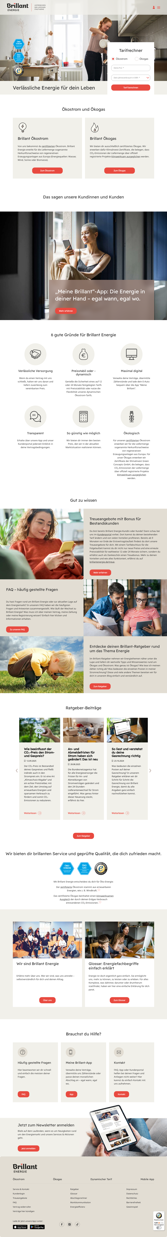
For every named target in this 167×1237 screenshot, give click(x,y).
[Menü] (163, 1212)
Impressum (131, 1189)
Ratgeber (74, 1189)
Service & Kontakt (21, 1189)
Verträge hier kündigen (23, 1211)
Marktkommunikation (80, 1202)
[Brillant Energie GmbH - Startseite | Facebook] (61, 1224)
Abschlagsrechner (78, 1198)
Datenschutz (132, 1193)
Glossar (73, 1193)
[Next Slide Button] (150, 771)
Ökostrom (122, 58)
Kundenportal (104, 534)
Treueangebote (20, 1198)
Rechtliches (131, 1198)
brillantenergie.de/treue (102, 561)
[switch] (158, 1227)
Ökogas (143, 58)
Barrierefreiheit (133, 1202)
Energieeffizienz (77, 1206)
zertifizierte (66, 887)
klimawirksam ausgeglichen (125, 156)
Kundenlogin (19, 1193)
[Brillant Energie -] (17, 7)
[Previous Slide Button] (17, 771)
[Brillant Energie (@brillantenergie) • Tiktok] (77, 1224)
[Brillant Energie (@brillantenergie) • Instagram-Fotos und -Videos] (69, 1224)
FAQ (15, 1202)
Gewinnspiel (132, 1206)
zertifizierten (48, 146)
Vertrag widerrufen (22, 1206)
